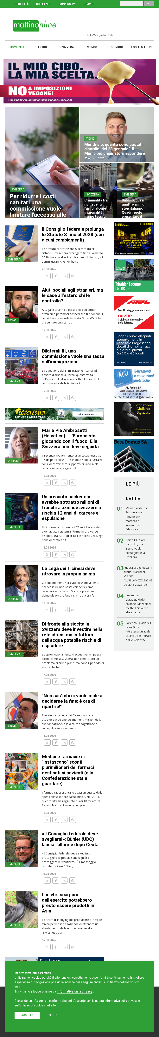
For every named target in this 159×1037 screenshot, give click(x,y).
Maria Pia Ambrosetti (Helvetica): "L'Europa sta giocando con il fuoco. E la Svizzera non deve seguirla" (71, 438)
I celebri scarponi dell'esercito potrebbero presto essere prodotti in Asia (68, 903)
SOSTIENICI (43, 4)
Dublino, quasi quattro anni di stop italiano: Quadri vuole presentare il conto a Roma (133, 210)
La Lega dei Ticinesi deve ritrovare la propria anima (68, 571)
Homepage (17, 47)
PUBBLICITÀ (21, 4)
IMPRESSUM (67, 4)
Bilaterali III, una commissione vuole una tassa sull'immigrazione (73, 356)
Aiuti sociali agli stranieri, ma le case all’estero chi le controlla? (72, 295)
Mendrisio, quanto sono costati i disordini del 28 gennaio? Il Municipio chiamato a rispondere (114, 149)
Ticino (42, 47)
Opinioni (117, 47)
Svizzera (67, 47)
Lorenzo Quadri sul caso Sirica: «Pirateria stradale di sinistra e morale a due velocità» (138, 631)
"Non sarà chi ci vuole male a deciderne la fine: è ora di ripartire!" (72, 701)
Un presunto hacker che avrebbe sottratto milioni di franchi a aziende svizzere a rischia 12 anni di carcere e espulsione (71, 507)
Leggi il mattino (142, 47)
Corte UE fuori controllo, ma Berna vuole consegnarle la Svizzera (135, 548)
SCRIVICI (88, 4)
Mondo (92, 47)
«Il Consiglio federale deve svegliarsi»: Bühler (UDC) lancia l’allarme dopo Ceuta (70, 839)
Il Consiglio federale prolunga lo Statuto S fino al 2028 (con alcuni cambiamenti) (73, 234)
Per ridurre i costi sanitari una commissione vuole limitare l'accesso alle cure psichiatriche (38, 208)
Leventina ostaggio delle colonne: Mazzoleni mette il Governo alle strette (138, 603)
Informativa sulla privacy (74, 991)
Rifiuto (53, 1015)
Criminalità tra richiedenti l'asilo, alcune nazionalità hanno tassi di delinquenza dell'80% (96, 212)
